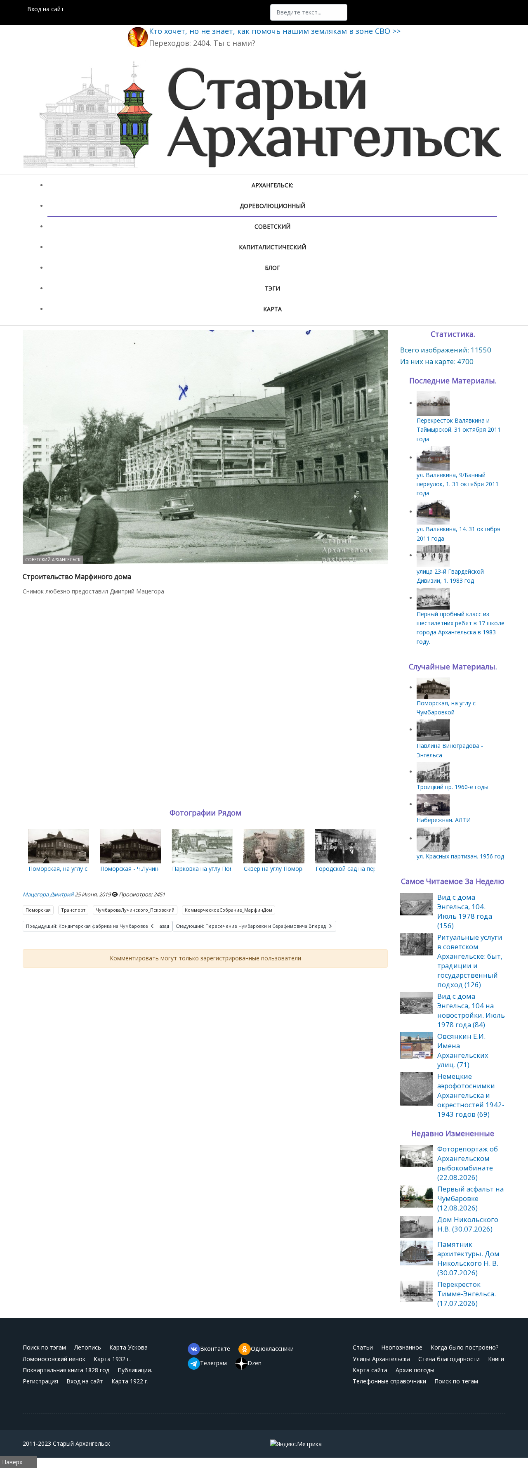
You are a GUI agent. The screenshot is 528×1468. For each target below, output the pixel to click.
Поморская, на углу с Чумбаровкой (77, 868)
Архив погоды (415, 1370)
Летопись (87, 1347)
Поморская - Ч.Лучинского (137, 868)
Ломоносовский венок (54, 1359)
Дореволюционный (272, 206)
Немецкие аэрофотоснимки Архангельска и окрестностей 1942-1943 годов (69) (470, 1095)
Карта (272, 309)
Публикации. (135, 1370)
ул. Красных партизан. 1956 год (460, 856)
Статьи (363, 1347)
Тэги (272, 288)
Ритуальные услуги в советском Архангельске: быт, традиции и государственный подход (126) (469, 960)
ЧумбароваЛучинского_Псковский (135, 910)
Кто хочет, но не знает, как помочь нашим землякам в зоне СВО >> (275, 31)
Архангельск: (272, 185)
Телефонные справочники (389, 1381)
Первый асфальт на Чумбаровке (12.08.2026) (470, 1198)
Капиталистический (272, 247)
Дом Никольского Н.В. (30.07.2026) (467, 1224)
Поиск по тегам (456, 1381)
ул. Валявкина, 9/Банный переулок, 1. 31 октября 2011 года (458, 484)
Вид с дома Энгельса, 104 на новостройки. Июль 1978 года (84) (471, 1010)
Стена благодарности (449, 1359)
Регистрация (40, 1381)
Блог (272, 268)
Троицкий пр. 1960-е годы (452, 787)
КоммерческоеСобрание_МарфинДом (228, 910)
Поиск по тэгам (44, 1347)
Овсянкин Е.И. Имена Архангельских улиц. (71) (462, 1050)
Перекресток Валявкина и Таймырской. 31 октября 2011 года (459, 429)
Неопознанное (401, 1347)
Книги (496, 1359)
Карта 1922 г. (129, 1381)
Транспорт (73, 910)
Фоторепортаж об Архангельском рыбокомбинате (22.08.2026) (467, 1163)
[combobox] (308, 12)
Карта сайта (370, 1370)
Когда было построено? (464, 1347)
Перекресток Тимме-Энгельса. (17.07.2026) (466, 1293)
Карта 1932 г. (112, 1359)
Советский (272, 226)
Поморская (38, 910)
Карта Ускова (128, 1347)
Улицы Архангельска (381, 1359)
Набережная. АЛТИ (444, 820)
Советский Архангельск (52, 560)
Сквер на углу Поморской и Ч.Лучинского (301, 868)
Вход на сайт (45, 9)
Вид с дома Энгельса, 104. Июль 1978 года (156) (464, 911)
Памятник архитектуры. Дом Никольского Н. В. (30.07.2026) (468, 1258)
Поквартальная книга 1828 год (66, 1370)
